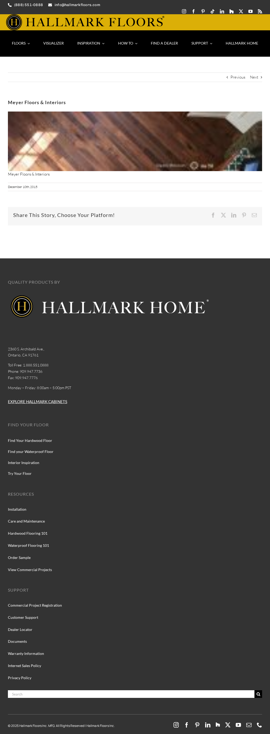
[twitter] (241, 11)
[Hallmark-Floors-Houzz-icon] (231, 11)
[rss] (260, 11)
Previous (237, 77)
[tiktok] (212, 11)
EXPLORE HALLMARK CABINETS (37, 401)
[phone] (259, 725)
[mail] (249, 725)
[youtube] (250, 11)
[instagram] (184, 11)
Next (254, 77)
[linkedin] (222, 11)
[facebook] (193, 11)
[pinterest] (203, 11)
